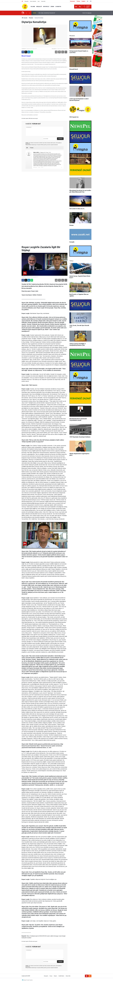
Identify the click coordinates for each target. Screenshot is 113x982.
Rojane (33, 6)
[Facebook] (23, 52)
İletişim (55, 976)
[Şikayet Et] (61, 167)
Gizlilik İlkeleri (61, 976)
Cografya (58, 6)
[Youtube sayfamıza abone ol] (86, 976)
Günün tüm (86, 13)
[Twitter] (26, 52)
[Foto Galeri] (90, 1)
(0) (39, 167)
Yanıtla (35, 167)
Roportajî (46, 6)
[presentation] (26, 13)
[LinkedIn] (28, 52)
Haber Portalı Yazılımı (28, 980)
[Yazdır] (56, 52)
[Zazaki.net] (25, 6)
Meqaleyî (39, 6)
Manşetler (26, 1)
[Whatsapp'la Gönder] (31, 52)
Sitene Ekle (43, 1)
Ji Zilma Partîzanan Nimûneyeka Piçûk (47, 13)
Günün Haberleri (33, 1)
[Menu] (76, 6)
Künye (51, 976)
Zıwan (52, 6)
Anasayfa (25, 17)
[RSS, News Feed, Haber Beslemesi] (89, 976)
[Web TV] (87, 1)
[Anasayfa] (22, 1)
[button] (59, 52)
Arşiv (39, 1)
